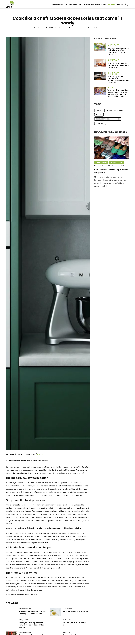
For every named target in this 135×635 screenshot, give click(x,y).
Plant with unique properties (75, 612)
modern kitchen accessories (108, 119)
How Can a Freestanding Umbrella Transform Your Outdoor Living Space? (118, 51)
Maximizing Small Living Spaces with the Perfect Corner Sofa (118, 65)
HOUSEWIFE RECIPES (59, 4)
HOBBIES (111, 4)
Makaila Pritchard (14, 454)
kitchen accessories (114, 111)
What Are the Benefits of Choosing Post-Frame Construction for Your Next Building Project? (118, 93)
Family (120, 4)
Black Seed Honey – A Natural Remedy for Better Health (32, 613)
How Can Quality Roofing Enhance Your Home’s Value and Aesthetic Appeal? (109, 172)
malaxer (99, 115)
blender (99, 111)
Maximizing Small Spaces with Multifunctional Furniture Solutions (118, 79)
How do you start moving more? (74, 624)
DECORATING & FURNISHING (95, 4)
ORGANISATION (75, 4)
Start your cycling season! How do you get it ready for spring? (31, 625)
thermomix (100, 123)
